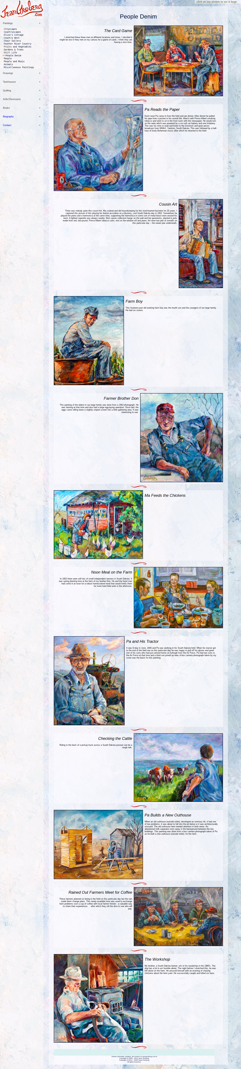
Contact (7, 125)
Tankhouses (9, 81)
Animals (8, 64)
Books (6, 107)
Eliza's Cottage (13, 35)
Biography (8, 116)
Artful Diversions (12, 99)
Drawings (8, 73)
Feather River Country (17, 43)
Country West (12, 38)
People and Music (14, 61)
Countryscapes (12, 32)
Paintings (8, 23)
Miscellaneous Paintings (19, 67)
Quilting (7, 90)
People (8, 58)
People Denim (13, 55)
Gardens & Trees (13, 49)
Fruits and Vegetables (17, 46)
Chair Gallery (12, 40)
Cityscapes (10, 29)
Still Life (10, 52)
